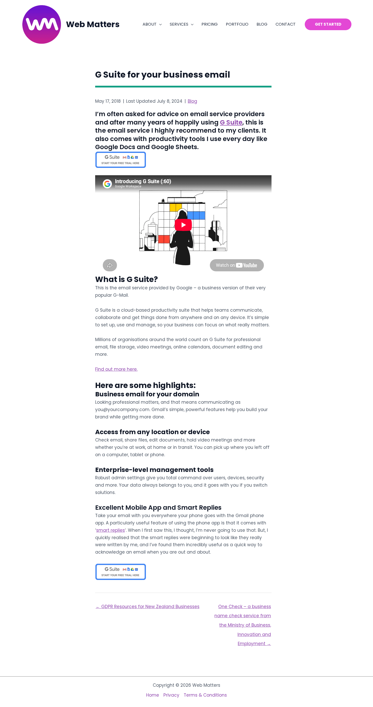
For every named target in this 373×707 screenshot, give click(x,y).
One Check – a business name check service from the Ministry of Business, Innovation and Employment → (242, 608)
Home (152, 695)
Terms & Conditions (205, 695)
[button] (159, 24)
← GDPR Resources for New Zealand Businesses (147, 607)
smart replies (110, 530)
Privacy (171, 695)
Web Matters (93, 24)
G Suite (231, 122)
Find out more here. (116, 369)
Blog (192, 101)
